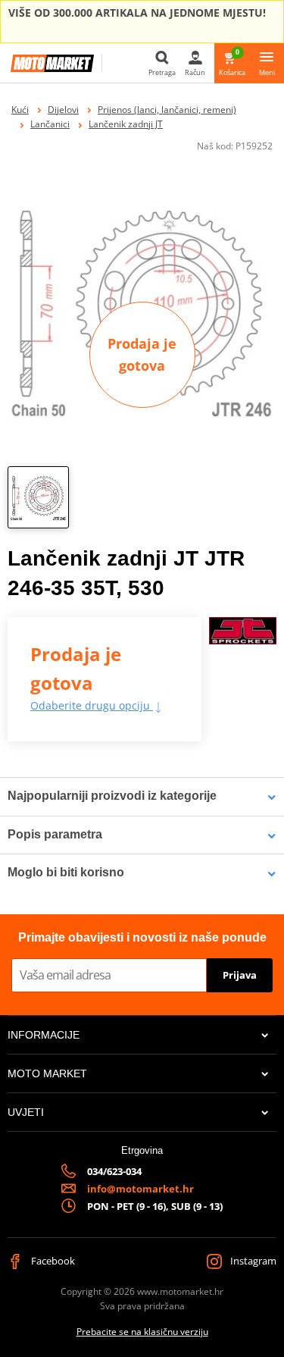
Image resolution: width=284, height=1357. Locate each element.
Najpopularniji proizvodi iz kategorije (112, 795)
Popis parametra (55, 834)
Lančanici (50, 124)
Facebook (52, 1261)
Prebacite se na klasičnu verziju (142, 1331)
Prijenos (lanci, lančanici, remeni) (167, 109)
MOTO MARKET (47, 1073)
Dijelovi (63, 109)
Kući (20, 109)
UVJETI (26, 1112)
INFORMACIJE (44, 1035)
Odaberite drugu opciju (91, 705)
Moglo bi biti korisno (66, 872)
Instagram (252, 1261)
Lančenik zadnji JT (126, 124)
